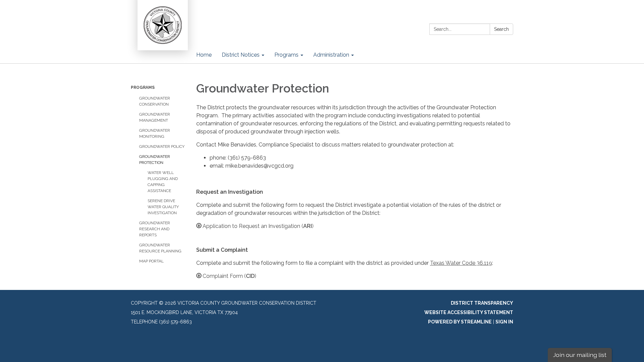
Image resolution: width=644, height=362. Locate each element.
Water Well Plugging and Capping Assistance (163, 181)
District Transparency (482, 303)
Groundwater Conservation (154, 101)
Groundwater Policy (161, 146)
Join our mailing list (579, 354)
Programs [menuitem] (286, 55)
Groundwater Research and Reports (154, 229)
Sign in (504, 321)
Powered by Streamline (460, 321)
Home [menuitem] (204, 55)
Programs (143, 87)
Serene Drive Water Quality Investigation (163, 206)
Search (501, 29)
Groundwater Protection (154, 159)
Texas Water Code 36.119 (461, 263)
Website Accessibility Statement (468, 312)
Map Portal (151, 261)
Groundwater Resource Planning (160, 248)
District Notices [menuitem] (241, 55)
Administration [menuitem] (331, 55)
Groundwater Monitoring (154, 133)
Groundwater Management (154, 117)
